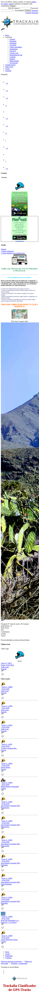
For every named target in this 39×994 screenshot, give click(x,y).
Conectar (28, 10)
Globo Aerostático (16, 47)
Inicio (7, 35)
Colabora (8, 958)
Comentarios (5, 632)
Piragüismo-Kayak (16, 55)
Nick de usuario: (14, 8)
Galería (3, 634)
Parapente (13, 41)
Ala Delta (13, 45)
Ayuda (7, 954)
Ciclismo (13, 57)
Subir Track (9, 67)
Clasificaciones (10, 65)
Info (2, 630)
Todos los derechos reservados (11, 961)
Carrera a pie (14, 53)
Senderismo (14, 49)
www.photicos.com (19, 241)
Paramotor (13, 43)
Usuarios (8, 71)
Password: (34, 8)
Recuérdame (19, 10)
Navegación (14, 63)
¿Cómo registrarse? (7, 251)
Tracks (7, 69)
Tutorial (3, 249)
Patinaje (12, 59)
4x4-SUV (13, 51)
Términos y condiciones (19, 963)
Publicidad (8, 956)
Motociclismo (14, 61)
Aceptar (12, 6)
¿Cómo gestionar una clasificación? (13, 253)
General (12, 39)
